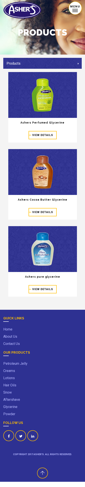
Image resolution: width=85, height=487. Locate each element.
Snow (7, 392)
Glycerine (10, 407)
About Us (10, 336)
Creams (9, 371)
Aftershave (11, 400)
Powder (9, 414)
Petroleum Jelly (15, 363)
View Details (42, 135)
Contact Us (11, 344)
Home (7, 329)
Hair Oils (9, 385)
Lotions (9, 378)
